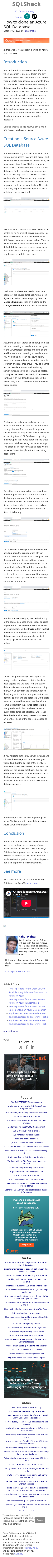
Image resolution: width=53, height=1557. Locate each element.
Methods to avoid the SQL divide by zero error (26, 1285)
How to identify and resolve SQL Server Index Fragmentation (26, 1107)
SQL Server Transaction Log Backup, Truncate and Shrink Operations (26, 1263)
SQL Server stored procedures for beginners (26, 1327)
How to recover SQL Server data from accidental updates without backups (26, 1452)
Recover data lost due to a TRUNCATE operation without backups (26, 1482)
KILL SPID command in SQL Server (27, 1349)
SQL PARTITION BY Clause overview (26, 1102)
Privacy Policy (31, 1547)
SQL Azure (13, 1031)
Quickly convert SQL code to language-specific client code (26, 1469)
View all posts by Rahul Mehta (18, 971)
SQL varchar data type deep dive (26, 1313)
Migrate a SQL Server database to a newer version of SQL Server (26, 1505)
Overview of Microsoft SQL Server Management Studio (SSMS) (26, 1184)
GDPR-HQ (18, 1553)
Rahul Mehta (30, 30)
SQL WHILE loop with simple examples (26, 1142)
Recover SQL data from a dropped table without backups (27, 1435)
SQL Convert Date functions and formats (26, 1179)
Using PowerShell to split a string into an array (26, 1345)
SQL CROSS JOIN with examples (26, 1130)
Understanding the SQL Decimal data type (26, 1157)
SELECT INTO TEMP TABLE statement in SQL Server (26, 1146)
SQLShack (26, 3)
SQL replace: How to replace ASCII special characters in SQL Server (26, 1303)
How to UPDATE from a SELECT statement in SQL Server (26, 1151)
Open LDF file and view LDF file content (26, 1464)
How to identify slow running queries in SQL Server (26, 1309)
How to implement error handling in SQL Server (26, 1275)
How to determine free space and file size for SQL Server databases (26, 1340)
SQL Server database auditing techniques (27, 1411)
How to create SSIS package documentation (26, 1500)
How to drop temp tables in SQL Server (26, 1335)
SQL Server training (24, 11)
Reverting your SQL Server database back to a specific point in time (26, 1495)
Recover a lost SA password (26, 1138)
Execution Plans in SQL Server (26, 1175)
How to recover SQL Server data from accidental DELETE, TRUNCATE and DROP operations (27, 1489)
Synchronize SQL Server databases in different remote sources (26, 1429)
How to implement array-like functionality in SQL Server (26, 1318)
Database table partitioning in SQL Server (27, 1167)
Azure (6, 1031)
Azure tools (32, 883)
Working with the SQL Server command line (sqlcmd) (27, 1162)
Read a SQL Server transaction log (26, 1407)
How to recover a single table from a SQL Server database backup (26, 1476)
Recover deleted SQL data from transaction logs (26, 1447)
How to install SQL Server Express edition (26, 1353)
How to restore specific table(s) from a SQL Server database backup (26, 1442)
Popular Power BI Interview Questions (26, 1171)
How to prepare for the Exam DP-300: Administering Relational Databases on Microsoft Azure (28, 992)
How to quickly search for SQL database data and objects (26, 1423)
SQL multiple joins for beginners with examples (26, 1112)
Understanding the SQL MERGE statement (26, 1126)
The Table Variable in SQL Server (26, 1116)
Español (19, 17)
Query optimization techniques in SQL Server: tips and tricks (26, 1290)
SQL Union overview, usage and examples (26, 1357)
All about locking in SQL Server (26, 1323)
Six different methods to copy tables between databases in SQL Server (26, 1270)
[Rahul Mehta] (12, 953)
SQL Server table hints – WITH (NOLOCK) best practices (26, 1121)
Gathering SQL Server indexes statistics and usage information (26, 1191)
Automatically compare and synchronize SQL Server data (26, 1459)
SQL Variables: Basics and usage (26, 1134)
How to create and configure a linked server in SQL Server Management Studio (26, 1297)
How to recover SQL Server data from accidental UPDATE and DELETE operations (27, 1416)
